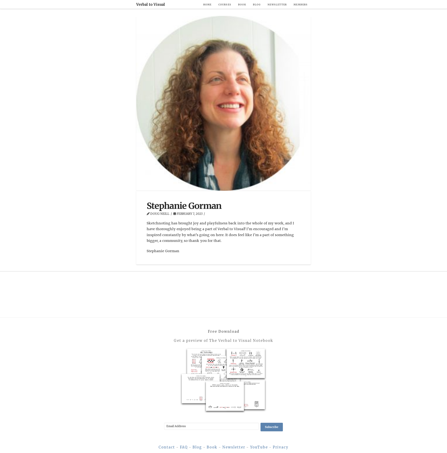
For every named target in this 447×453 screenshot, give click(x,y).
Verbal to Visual (150, 4)
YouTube (259, 447)
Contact (167, 447)
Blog (197, 447)
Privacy (280, 447)
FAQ (184, 447)
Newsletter (233, 447)
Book (212, 447)
